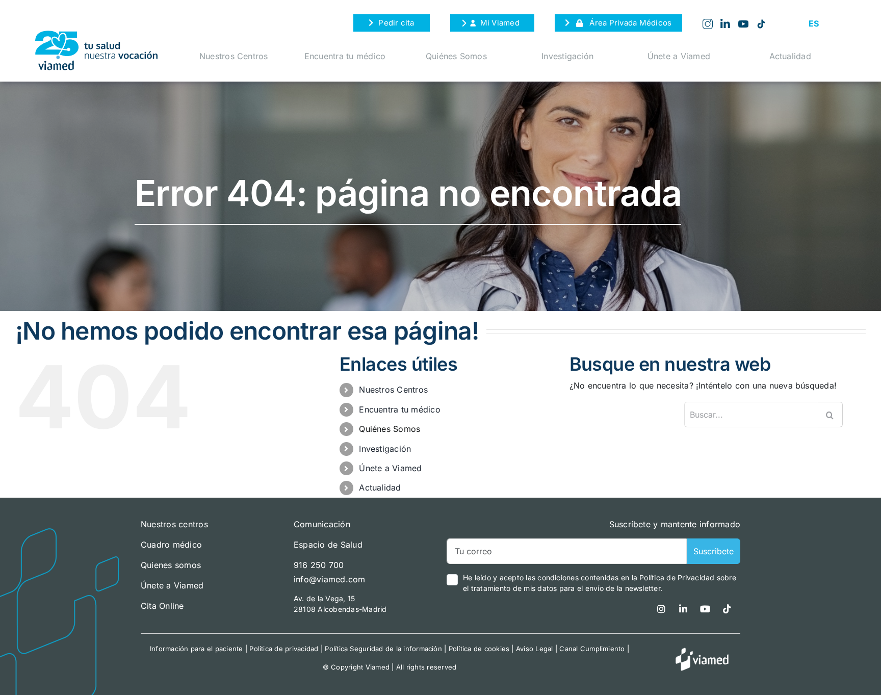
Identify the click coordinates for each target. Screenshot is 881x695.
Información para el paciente (196, 649)
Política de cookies (479, 649)
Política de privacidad (283, 649)
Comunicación (322, 524)
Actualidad (790, 56)
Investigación (567, 56)
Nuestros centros (174, 524)
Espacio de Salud (328, 544)
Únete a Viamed (678, 56)
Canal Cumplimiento (592, 649)
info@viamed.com (330, 579)
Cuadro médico (171, 544)
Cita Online (162, 606)
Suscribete (713, 551)
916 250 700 (319, 565)
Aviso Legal (534, 649)
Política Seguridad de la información (383, 649)
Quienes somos (171, 565)
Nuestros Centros (233, 56)
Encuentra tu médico (345, 56)
